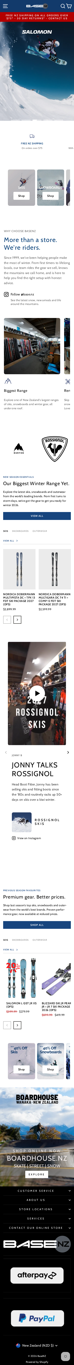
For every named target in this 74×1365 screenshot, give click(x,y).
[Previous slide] (6, 752)
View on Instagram (29, 838)
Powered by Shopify (37, 1361)
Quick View (19, 581)
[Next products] (17, 620)
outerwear (40, 531)
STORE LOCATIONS (36, 1209)
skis (5, 940)
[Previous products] (7, 620)
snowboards (20, 940)
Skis (5, 531)
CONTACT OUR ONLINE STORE (36, 1227)
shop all (37, 924)
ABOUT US (36, 1199)
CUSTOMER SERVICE (36, 1190)
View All (37, 515)
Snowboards (20, 531)
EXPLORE (37, 1174)
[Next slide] (68, 752)
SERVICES (36, 1218)
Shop (21, 196)
